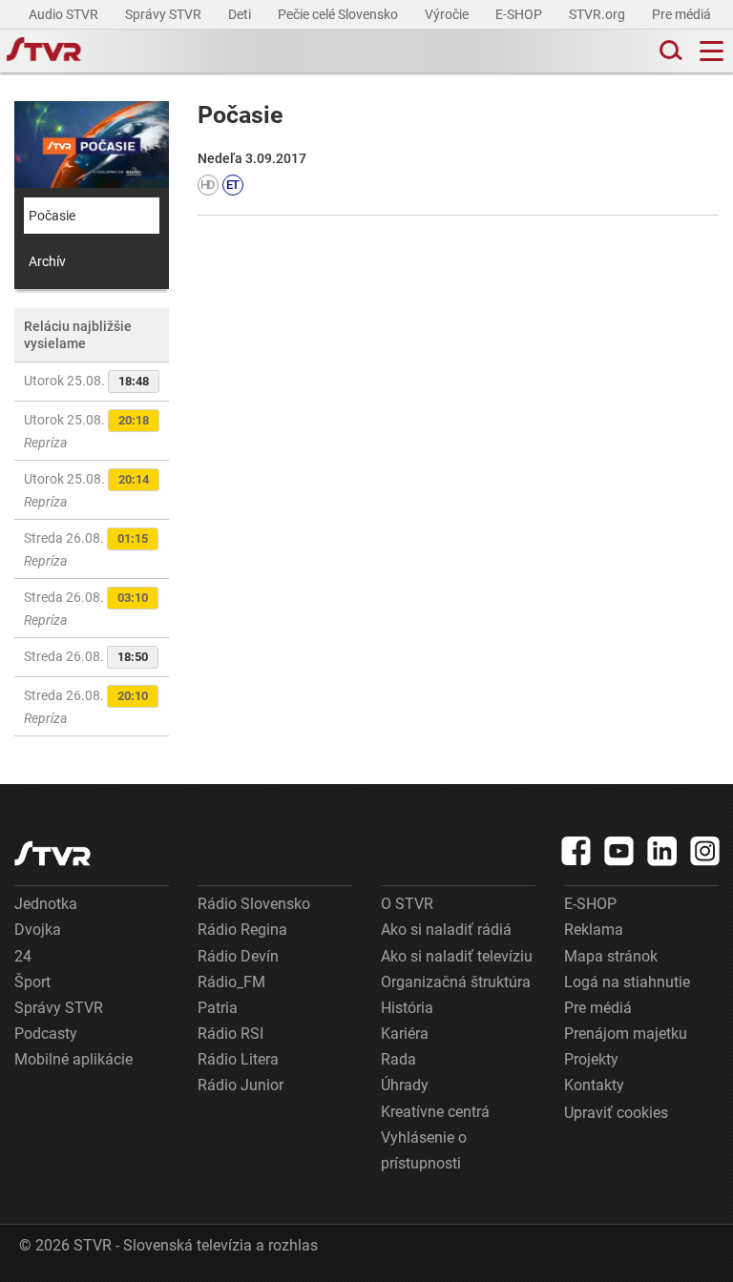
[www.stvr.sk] (52, 853)
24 (22, 956)
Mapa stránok (611, 956)
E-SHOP (520, 14)
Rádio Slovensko (254, 904)
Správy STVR (164, 14)
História (407, 1008)
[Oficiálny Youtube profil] (619, 851)
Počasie (52, 215)
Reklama (593, 929)
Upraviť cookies (616, 1113)
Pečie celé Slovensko (339, 14)
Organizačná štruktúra (456, 982)
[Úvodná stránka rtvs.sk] (44, 51)
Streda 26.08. (86, 549)
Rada (398, 1059)
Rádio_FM (231, 982)
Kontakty (594, 1085)
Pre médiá (683, 14)
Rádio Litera (238, 1059)
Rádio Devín (238, 956)
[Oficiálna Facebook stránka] (576, 851)
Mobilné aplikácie (73, 1059)
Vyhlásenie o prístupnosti (424, 1150)
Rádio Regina (242, 929)
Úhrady (405, 1085)
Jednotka (45, 904)
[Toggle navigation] (711, 51)
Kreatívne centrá (435, 1112)
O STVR (407, 904)
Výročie (448, 14)
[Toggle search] (669, 51)
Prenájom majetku (625, 1033)
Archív (47, 261)
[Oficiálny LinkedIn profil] (662, 851)
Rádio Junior (240, 1085)
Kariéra (405, 1033)
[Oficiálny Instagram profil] (705, 851)
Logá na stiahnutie (627, 982)
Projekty (591, 1059)
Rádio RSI (230, 1033)
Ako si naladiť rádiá (446, 929)
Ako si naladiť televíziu (457, 956)
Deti (241, 14)
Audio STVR (65, 14)
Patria (218, 1008)
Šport (32, 982)
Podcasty (45, 1033)
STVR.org (598, 14)
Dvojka (37, 929)
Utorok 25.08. (86, 380)
